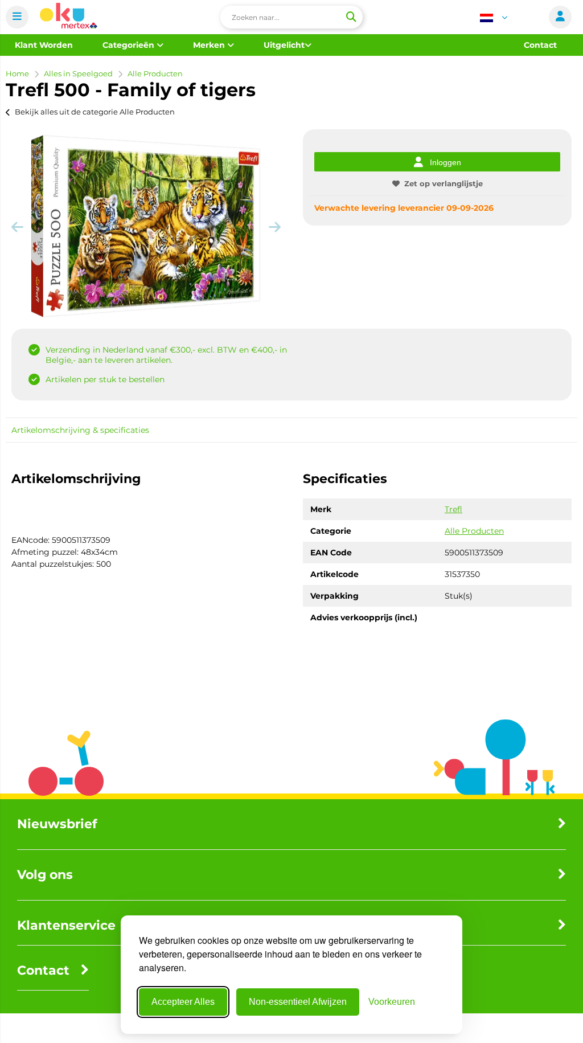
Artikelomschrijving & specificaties (80, 430)
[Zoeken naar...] (350, 17)
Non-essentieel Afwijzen (298, 1002)
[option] (146, 226)
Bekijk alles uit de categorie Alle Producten (95, 111)
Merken (210, 45)
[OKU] (68, 17)
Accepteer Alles (183, 1002)
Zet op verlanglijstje (443, 183)
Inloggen (445, 162)
